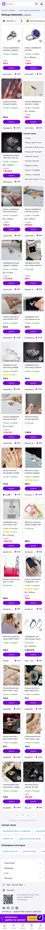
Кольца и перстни (10, 851)
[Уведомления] (41, 4)
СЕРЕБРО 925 (8, 839)
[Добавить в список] (19, 41)
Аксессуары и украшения (29, 10)
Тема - (12, 885)
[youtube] (3, 908)
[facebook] (8, 908)
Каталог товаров (8, 10)
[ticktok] (16, 908)
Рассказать (33, 918)
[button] (11, 68)
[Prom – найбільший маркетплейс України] (4, 4)
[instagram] (12, 908)
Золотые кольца (29, 851)
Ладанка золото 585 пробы (30, 839)
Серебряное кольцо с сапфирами (16, 831)
